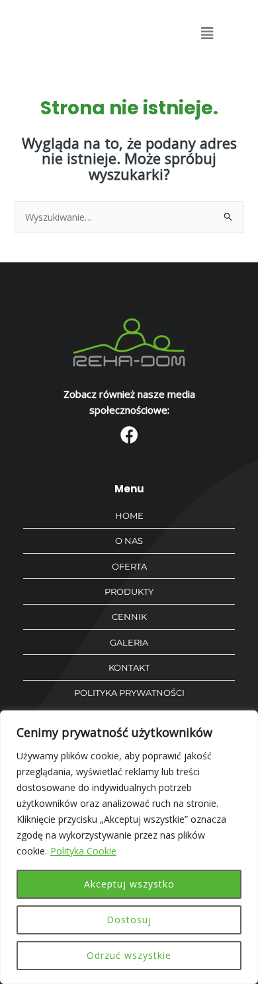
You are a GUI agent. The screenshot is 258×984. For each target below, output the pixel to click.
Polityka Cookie (83, 851)
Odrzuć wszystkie (129, 955)
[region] (129, 847)
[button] (207, 33)
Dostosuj (129, 919)
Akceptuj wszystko (129, 884)
